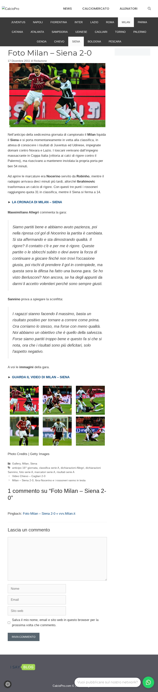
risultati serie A (65, 472)
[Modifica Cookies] (8, 684)
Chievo (59, 41)
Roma (110, 22)
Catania (17, 31)
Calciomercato (95, 8)
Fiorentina (58, 22)
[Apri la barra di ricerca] (149, 9)
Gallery (16, 463)
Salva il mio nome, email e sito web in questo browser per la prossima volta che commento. (55, 622)
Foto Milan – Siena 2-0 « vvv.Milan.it (49, 513)
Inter (79, 22)
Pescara (115, 41)
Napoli (38, 22)
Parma (142, 22)
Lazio (94, 22)
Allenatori (128, 8)
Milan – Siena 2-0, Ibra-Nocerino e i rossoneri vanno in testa (49, 480)
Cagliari (101, 31)
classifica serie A (49, 467)
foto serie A (26, 472)
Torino (120, 31)
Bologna (94, 41)
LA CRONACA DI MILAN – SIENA (37, 202)
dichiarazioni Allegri (72, 467)
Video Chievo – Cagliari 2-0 (28, 476)
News (67, 8)
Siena (76, 41)
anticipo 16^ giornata (25, 467)
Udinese (81, 31)
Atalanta (37, 31)
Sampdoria (60, 31)
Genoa (41, 41)
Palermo (139, 31)
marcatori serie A (44, 472)
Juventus (18, 22)
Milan (126, 22)
